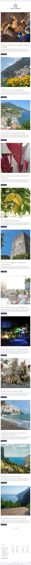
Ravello (17, 550)
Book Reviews (27, 550)
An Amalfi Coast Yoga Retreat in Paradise (13, 518)
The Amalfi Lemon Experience (10, 221)
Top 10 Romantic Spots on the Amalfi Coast (14, 307)
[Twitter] (4, 558)
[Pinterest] (5, 558)
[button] (15, 1)
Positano (17, 549)
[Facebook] (2, 558)
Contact (13, 552)
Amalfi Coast (17, 551)
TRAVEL (2, 88)
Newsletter (13, 551)
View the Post (4, 54)
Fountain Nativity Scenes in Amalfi (11, 391)
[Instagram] (7, 558)
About (27, 548)
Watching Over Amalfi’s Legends (11, 477)
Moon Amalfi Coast (13, 550)
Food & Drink (23, 550)
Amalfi (17, 548)
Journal (13, 548)
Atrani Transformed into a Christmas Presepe (15, 349)
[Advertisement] (15, 536)
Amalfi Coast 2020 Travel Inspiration (12, 90)
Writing (27, 549)
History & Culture (23, 549)
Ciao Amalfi (15, 6)
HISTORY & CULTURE (3, 43)
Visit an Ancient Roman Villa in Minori (13, 133)
